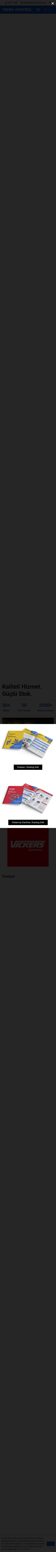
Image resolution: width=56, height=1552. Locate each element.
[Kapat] (52, 3)
